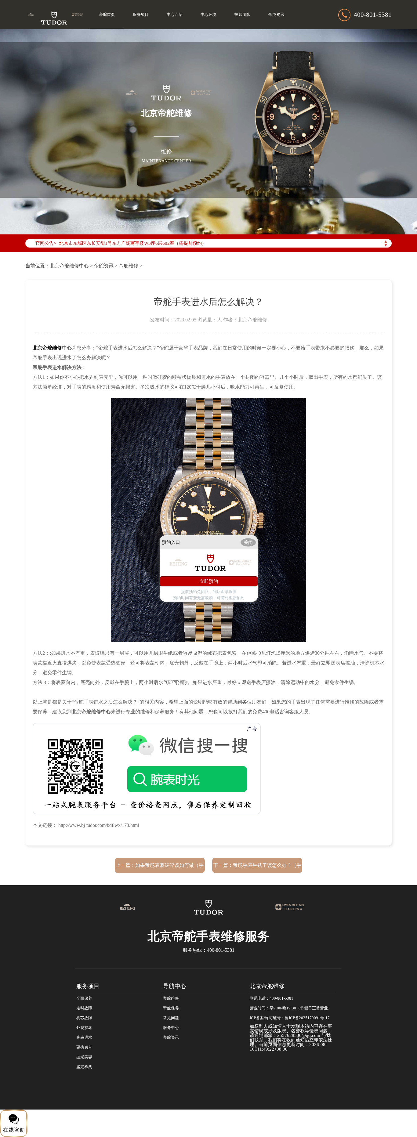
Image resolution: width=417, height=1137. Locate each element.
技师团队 (242, 15)
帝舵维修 (128, 265)
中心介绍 (175, 15)
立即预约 (209, 581)
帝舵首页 (107, 15)
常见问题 (171, 1018)
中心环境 (208, 15)
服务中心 (171, 1028)
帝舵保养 (171, 1008)
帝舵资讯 (276, 15)
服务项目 (141, 15)
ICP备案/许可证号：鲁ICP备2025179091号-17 (290, 1018)
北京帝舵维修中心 (69, 265)
